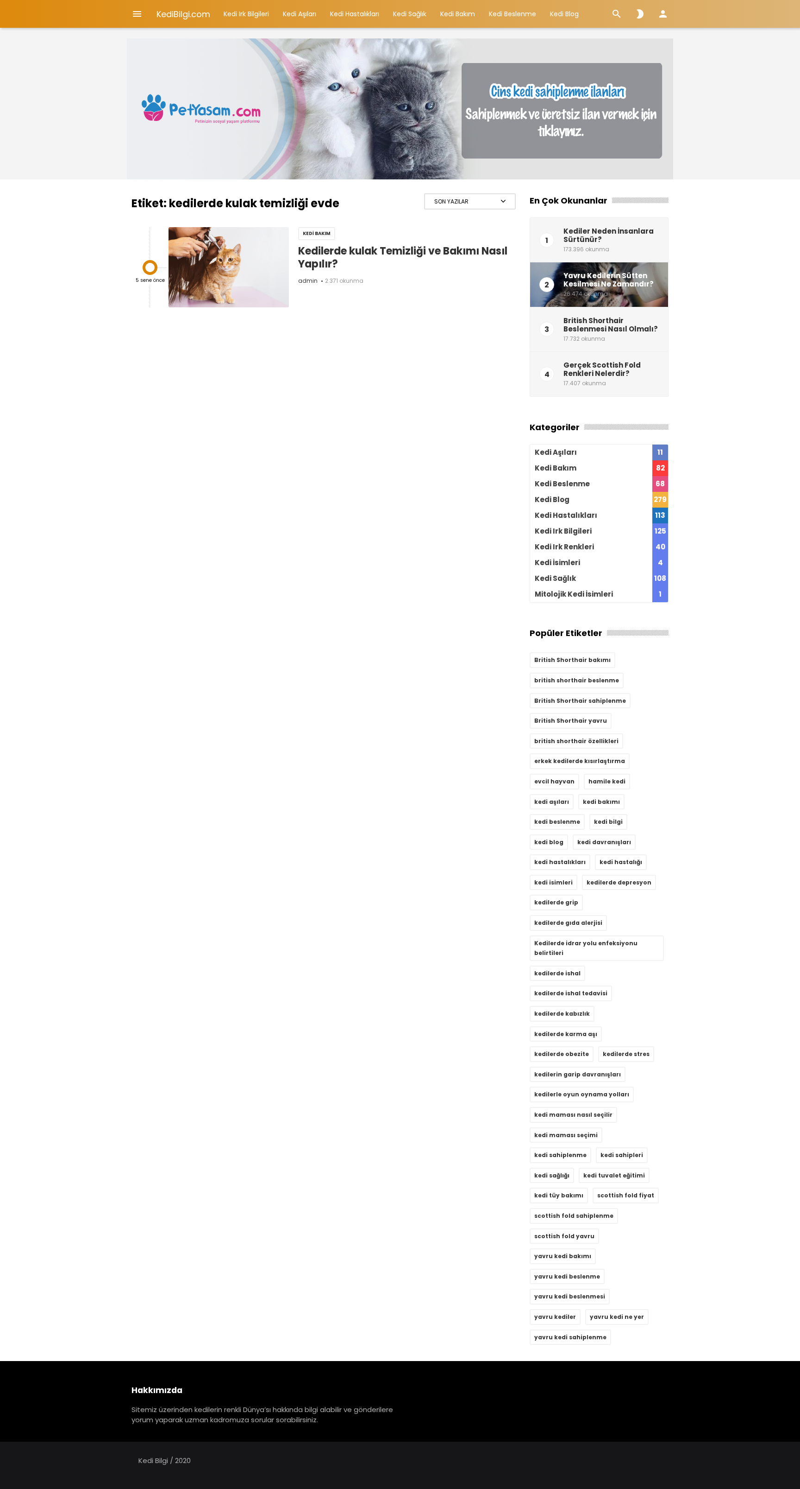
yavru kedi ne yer (617, 1317)
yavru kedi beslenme (567, 1276)
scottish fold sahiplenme (573, 1216)
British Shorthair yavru (570, 721)
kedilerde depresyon (619, 882)
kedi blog (548, 842)
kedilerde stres (626, 1054)
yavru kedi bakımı (562, 1256)
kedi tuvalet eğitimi (614, 1175)
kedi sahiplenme (560, 1155)
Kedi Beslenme (512, 14)
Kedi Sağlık (409, 14)
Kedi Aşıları (299, 14)
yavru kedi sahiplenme (570, 1337)
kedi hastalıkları (560, 862)
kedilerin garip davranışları (577, 1074)
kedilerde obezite (561, 1054)
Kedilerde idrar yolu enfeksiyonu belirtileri (586, 948)
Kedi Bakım (457, 14)
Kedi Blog (564, 14)
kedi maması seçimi (566, 1135)
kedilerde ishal (557, 973)
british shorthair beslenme (576, 680)
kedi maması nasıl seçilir (573, 1115)
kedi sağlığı (551, 1175)
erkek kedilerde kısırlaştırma (579, 761)
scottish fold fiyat (625, 1195)
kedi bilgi (608, 822)
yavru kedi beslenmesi (569, 1296)
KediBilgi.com (183, 14)
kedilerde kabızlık (562, 1014)
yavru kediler (555, 1317)
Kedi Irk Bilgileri (246, 14)
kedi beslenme (557, 822)
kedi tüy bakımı (558, 1195)
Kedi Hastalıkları (354, 14)
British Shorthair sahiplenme (580, 701)
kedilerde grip (556, 902)
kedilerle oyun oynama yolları (581, 1094)
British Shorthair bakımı (572, 660)
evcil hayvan (554, 781)
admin (308, 281)
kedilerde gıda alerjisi (568, 923)
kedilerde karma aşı (565, 1034)
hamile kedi (606, 781)
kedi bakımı (601, 802)
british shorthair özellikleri (576, 741)
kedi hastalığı (621, 862)
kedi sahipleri (621, 1155)
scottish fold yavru (564, 1236)
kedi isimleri (553, 882)
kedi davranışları (604, 842)
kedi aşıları (551, 802)
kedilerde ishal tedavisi (570, 993)
